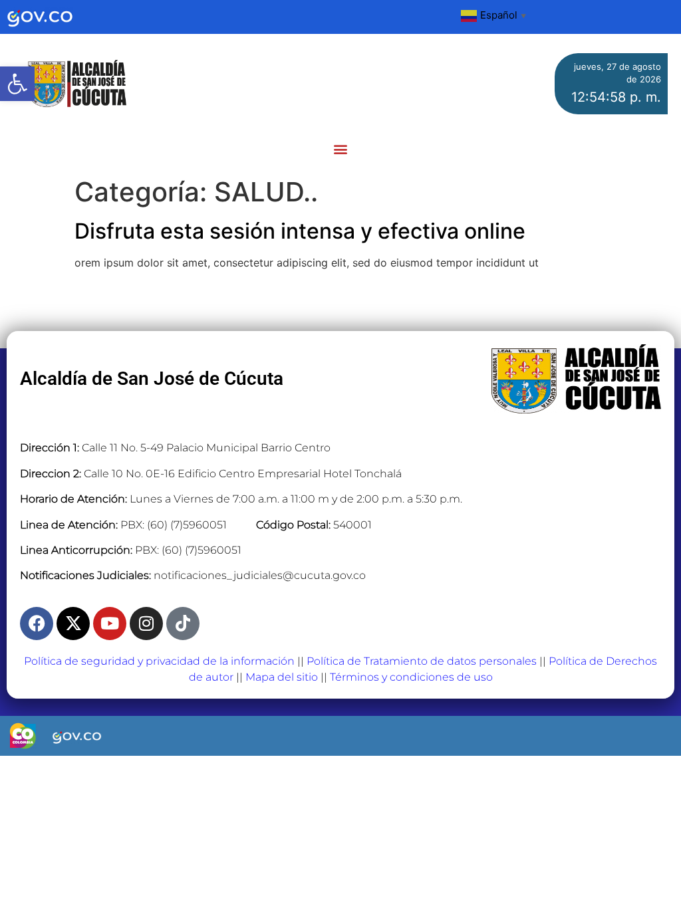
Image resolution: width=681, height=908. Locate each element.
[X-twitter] (73, 623)
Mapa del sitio (281, 677)
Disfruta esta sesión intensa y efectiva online (299, 231)
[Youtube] (109, 623)
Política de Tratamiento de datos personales (422, 661)
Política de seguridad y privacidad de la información (159, 661)
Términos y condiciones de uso (411, 677)
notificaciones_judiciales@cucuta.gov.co (260, 575)
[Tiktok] (183, 623)
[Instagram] (146, 623)
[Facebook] (36, 623)
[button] (17, 83)
